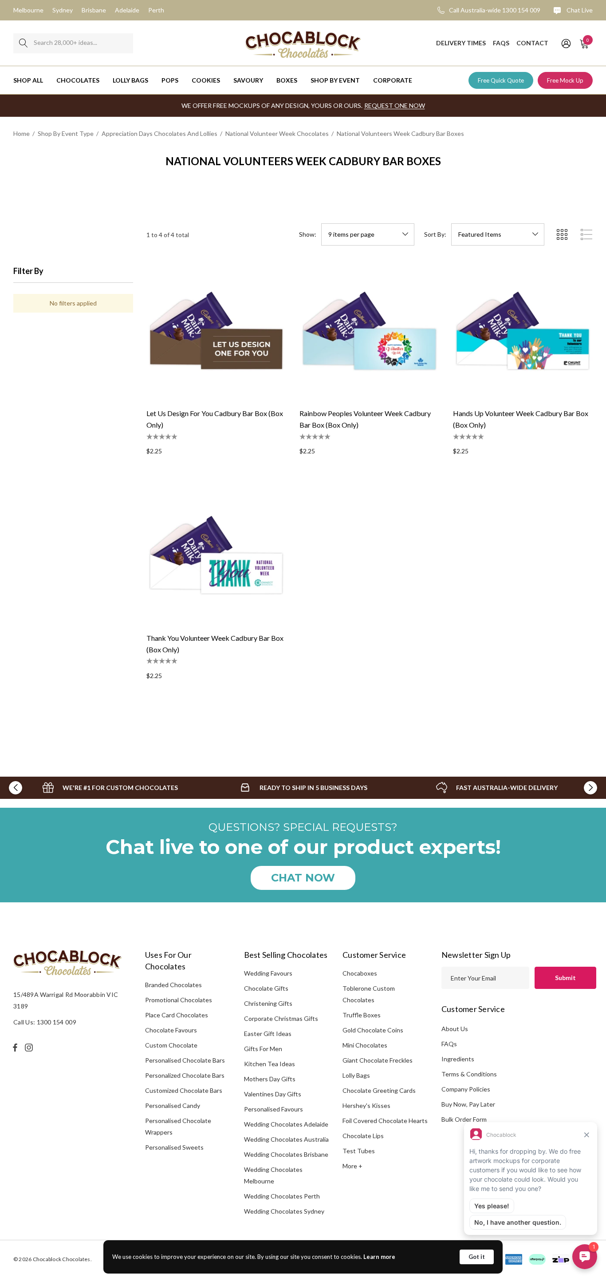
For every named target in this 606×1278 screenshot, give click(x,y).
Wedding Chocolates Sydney (284, 1211)
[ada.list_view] (586, 234)
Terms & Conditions (469, 1074)
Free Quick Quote (501, 80)
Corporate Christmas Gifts (281, 1018)
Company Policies (465, 1089)
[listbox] (497, 234)
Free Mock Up (565, 80)
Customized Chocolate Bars (183, 1090)
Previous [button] (15, 787)
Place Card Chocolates (176, 1015)
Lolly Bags (356, 1075)
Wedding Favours (268, 973)
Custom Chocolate (171, 1045)
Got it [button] (476, 1256)
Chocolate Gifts (266, 988)
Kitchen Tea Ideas (269, 1064)
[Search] (23, 43)
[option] (110, 788)
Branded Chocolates (173, 984)
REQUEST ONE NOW (394, 105)
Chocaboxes (359, 973)
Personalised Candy (172, 1105)
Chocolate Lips (363, 1135)
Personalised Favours (273, 1109)
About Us (454, 1028)
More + (352, 1166)
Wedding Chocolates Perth (282, 1196)
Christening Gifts (268, 1003)
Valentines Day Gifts (272, 1094)
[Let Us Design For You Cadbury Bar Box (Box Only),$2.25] (216, 331)
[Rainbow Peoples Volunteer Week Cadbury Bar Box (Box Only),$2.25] (369, 331)
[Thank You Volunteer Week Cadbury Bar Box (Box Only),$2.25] (216, 555)
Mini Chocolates (364, 1045)
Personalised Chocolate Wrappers (178, 1126)
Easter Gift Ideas (267, 1033)
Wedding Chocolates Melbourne (273, 1175)
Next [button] (590, 787)
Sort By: (435, 234)
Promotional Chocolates (178, 1000)
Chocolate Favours (171, 1030)
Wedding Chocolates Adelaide (286, 1124)
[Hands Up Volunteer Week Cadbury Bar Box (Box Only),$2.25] (523, 331)
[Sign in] (565, 43)
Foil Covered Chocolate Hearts (385, 1120)
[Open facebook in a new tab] (15, 1047)
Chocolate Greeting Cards (379, 1090)
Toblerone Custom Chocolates (368, 994)
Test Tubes (358, 1151)
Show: (307, 234)
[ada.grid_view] (561, 234)
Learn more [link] (379, 1256)
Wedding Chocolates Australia (286, 1139)
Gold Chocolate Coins (372, 1030)
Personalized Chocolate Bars (184, 1075)
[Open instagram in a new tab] (30, 1047)
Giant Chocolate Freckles (377, 1060)
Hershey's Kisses (366, 1105)
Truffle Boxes (361, 1015)
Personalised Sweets (174, 1147)
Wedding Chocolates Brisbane (286, 1154)
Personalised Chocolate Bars (185, 1060)
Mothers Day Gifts (269, 1079)
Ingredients (457, 1059)
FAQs (449, 1044)
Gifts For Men (263, 1048)
